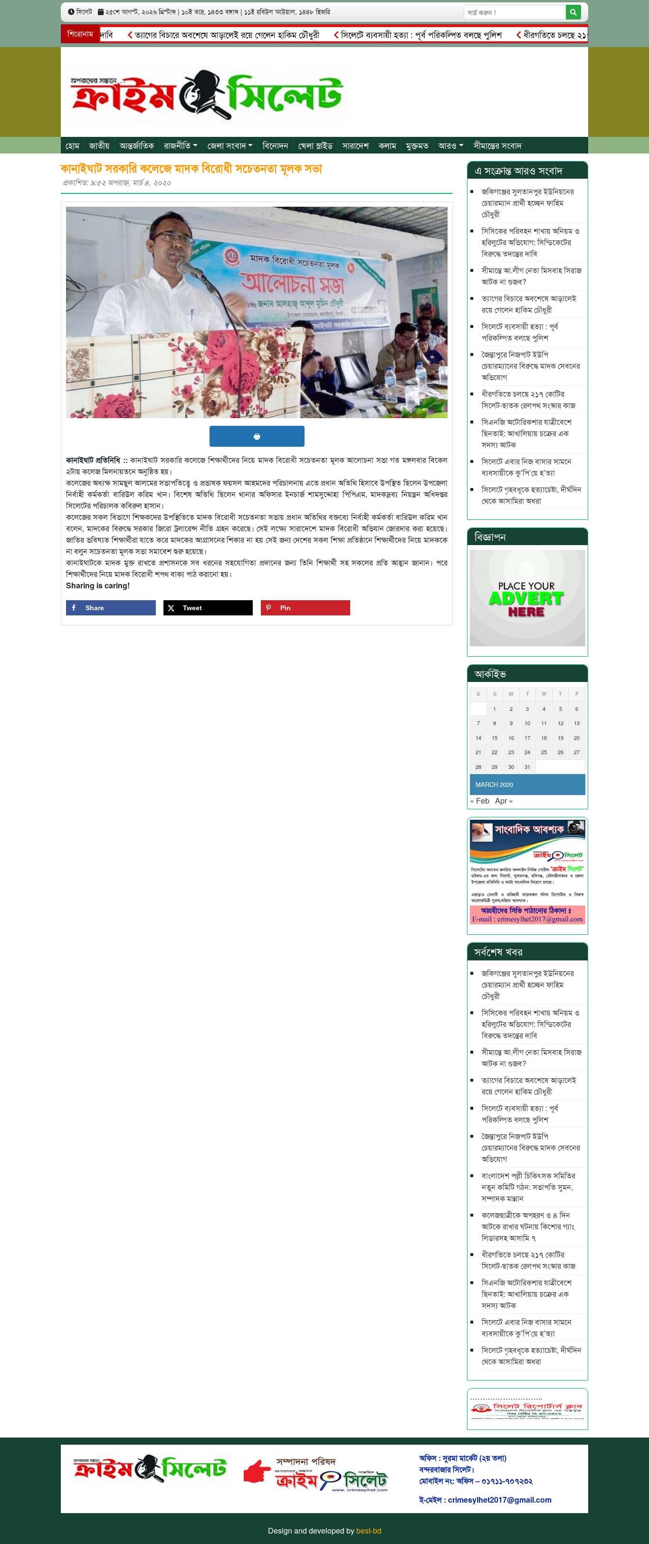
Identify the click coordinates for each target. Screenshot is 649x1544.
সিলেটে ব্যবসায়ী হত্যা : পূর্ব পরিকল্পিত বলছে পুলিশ (393, 34)
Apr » (504, 800)
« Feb (479, 800)
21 (478, 752)
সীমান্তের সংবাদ (498, 145)
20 (577, 737)
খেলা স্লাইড (315, 145)
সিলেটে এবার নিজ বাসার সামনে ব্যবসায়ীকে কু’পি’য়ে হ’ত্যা (527, 467)
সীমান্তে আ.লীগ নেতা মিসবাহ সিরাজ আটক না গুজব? (532, 276)
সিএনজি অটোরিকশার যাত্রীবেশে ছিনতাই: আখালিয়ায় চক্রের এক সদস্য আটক (527, 433)
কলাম (387, 145)
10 (527, 723)
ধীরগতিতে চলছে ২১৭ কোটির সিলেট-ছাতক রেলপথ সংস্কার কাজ (528, 399)
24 (527, 752)
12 (560, 723)
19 (560, 737)
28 (478, 766)
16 (511, 737)
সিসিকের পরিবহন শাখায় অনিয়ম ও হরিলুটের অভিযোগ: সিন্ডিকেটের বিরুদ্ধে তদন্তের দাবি (531, 242)
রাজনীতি (177, 145)
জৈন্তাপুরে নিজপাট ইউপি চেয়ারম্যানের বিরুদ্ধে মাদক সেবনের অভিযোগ (531, 366)
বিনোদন (275, 145)
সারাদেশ (356, 145)
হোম (72, 145)
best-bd (369, 1530)
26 (560, 752)
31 (527, 766)
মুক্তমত (417, 145)
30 (511, 766)
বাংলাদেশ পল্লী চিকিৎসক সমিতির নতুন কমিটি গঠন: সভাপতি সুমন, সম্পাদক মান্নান (528, 1187)
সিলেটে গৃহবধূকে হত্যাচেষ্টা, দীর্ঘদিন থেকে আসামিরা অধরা (532, 495)
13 (577, 723)
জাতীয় (99, 145)
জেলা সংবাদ (227, 145)
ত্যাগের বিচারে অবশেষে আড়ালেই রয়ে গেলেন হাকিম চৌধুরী (199, 34)
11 (544, 723)
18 (544, 737)
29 (494, 766)
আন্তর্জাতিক (137, 145)
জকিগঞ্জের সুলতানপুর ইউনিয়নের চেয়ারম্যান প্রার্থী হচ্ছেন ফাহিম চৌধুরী (528, 203)
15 (494, 737)
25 (544, 752)
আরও (448, 145)
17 (527, 737)
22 (494, 752)
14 (478, 737)
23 (511, 752)
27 (577, 752)
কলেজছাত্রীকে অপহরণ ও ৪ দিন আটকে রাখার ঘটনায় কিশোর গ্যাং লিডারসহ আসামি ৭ (528, 1226)
